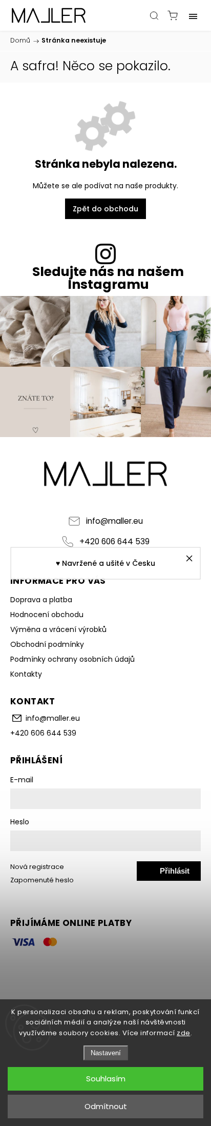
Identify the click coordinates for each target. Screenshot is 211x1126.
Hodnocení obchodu (46, 614)
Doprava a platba (41, 600)
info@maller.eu (114, 521)
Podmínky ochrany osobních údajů (72, 659)
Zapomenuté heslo (42, 880)
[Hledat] (154, 15)
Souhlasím (105, 1078)
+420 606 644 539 (114, 541)
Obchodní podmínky (47, 644)
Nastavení (106, 1053)
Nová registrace (37, 866)
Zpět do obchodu (105, 209)
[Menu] (193, 15)
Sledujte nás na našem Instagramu (108, 278)
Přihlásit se (174, 873)
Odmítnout (106, 1106)
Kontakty (26, 674)
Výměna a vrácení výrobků (58, 629)
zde (184, 1033)
